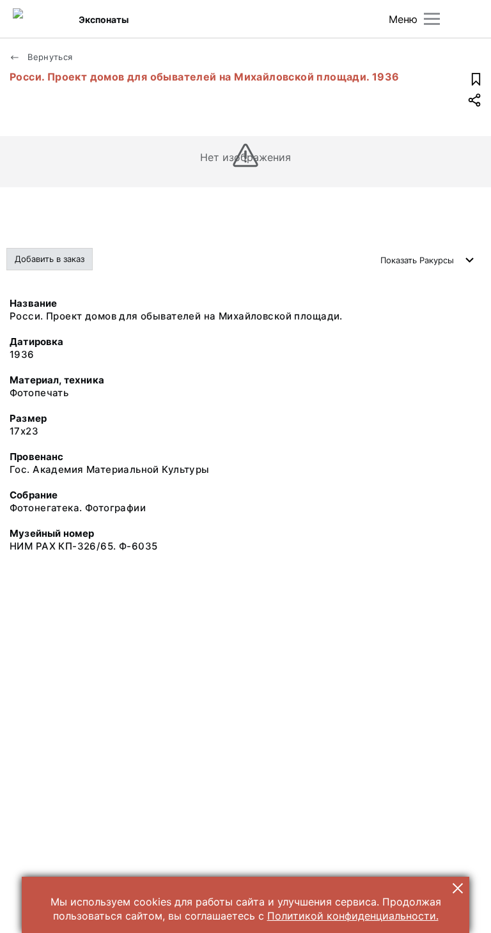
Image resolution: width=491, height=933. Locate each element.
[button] (457, 888)
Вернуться (49, 57)
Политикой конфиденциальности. (353, 915)
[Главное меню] (431, 18)
